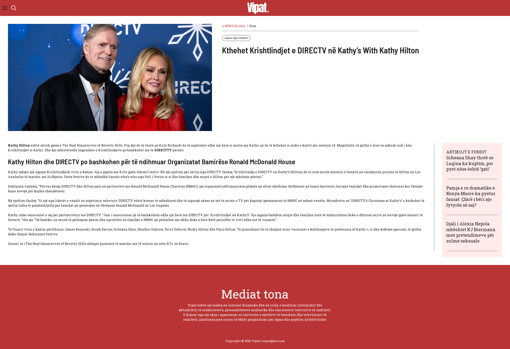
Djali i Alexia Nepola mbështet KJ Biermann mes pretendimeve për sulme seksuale (470, 232)
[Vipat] (257, 8)
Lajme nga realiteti (236, 38)
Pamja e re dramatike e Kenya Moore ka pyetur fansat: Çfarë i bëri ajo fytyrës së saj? (470, 196)
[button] (13, 8)
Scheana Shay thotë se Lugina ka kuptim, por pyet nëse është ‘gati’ (469, 163)
